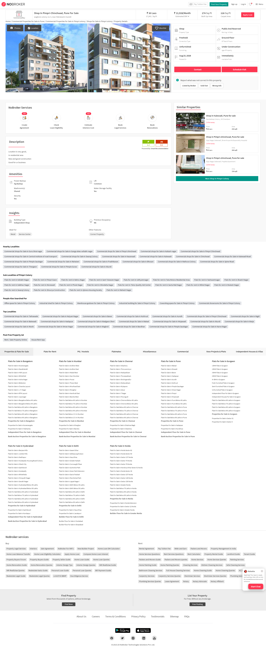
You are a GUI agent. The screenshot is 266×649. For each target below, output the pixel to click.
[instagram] (133, 638)
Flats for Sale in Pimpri (169, 393)
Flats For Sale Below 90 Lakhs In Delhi (72, 502)
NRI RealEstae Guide (107, 565)
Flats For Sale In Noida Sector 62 (121, 450)
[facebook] (111, 638)
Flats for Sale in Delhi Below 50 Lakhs (72, 488)
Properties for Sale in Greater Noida (122, 510)
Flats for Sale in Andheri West (69, 366)
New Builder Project (86, 548)
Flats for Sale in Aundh (169, 379)
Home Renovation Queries (41, 565)
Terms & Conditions (115, 616)
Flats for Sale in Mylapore (118, 386)
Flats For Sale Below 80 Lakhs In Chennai (124, 414)
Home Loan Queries (101, 559)
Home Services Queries (216, 559)
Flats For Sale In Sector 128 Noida (121, 478)
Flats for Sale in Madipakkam (120, 373)
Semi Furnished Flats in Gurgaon (223, 386)
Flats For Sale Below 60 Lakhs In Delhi (72, 492)
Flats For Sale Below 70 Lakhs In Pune (174, 411)
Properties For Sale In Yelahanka (19, 429)
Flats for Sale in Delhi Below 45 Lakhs (72, 485)
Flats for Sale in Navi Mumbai (69, 376)
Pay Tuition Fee (164, 548)
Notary (186, 581)
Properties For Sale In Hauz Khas (70, 510)
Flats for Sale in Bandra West (69, 397)
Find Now (69, 604)
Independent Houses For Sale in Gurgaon (226, 397)
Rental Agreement (146, 548)
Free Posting (197, 604)
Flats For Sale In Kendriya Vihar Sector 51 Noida (126, 468)
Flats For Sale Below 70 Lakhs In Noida (123, 488)
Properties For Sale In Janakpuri (70, 513)
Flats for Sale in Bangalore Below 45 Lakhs (22, 400)
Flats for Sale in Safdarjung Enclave (71, 454)
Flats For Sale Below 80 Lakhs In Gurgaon (226, 407)
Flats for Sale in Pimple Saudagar (172, 386)
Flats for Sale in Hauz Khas (68, 457)
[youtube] (154, 638)
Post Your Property (219, 4)
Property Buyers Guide (39, 559)
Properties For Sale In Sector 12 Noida (123, 506)
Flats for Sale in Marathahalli (18, 369)
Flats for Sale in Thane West (68, 383)
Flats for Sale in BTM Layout (17, 393)
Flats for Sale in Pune (171, 361)
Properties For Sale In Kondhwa (172, 429)
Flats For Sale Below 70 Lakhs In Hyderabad (23, 495)
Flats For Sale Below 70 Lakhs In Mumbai (73, 404)
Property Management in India (223, 548)
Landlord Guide (233, 554)
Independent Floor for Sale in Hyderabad (25, 517)
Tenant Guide (249, 554)
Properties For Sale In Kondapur (19, 513)
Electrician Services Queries (215, 576)
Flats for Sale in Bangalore (20, 361)
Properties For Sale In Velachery (121, 429)
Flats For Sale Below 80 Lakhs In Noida (123, 492)
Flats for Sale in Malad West (68, 373)
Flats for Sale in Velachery (119, 366)
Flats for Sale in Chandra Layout (19, 386)
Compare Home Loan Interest (96, 554)
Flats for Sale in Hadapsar (170, 376)
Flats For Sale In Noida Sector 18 (121, 471)
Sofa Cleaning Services (235, 565)
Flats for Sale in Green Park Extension (72, 471)
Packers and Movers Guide (150, 559)
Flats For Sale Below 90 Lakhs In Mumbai (73, 411)
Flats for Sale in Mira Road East (69, 386)
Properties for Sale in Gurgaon (224, 414)
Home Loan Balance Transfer (18, 554)
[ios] (143, 630)
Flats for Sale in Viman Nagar (171, 390)
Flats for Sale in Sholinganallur (120, 379)
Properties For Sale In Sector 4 (222, 422)
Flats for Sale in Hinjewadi (170, 397)
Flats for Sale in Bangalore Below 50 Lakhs (22, 404)
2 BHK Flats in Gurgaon (220, 369)
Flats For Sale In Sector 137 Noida (121, 457)
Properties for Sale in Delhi (70, 505)
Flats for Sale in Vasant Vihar (68, 450)
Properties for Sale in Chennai (122, 421)
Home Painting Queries (169, 565)
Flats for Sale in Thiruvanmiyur (120, 369)
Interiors (33, 548)
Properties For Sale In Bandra (69, 429)
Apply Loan (247, 15)
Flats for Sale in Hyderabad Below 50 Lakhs (23, 488)
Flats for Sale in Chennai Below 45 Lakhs (124, 400)
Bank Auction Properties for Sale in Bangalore (27, 436)
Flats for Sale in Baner (168, 373)
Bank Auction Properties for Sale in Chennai (128, 436)
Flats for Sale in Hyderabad (20, 445)
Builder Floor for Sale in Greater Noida (126, 513)
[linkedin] (143, 638)
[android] (122, 630)
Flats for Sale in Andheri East (69, 369)
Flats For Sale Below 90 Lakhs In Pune (174, 417)
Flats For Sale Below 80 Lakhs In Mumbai (73, 407)
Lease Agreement (172, 581)
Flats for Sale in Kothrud (169, 383)
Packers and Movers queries (176, 559)
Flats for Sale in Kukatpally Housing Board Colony (25, 461)
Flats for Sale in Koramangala (18, 366)
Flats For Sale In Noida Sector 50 (121, 454)
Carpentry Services (146, 576)
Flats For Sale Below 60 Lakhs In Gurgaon (226, 400)
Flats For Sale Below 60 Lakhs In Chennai (124, 407)
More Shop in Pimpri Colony (217, 178)
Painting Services (237, 559)
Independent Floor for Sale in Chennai (126, 432)
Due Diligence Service (79, 576)
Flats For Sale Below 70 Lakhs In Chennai (124, 411)
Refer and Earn (181, 548)
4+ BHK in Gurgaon (218, 379)
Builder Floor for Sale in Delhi (71, 517)
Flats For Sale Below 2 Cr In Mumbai (71, 417)
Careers (96, 616)
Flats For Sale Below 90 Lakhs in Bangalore (22, 417)
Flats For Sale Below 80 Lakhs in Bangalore (22, 414)
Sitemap (174, 616)
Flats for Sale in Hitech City (17, 464)
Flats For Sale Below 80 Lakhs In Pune (174, 414)
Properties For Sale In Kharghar (70, 425)
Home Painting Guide (147, 565)
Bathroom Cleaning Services (150, 570)
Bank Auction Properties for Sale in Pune (178, 436)
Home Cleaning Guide (203, 570)
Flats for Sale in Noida (120, 445)
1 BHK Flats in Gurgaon (220, 366)
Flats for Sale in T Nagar (118, 393)
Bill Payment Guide (103, 570)
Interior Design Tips (64, 565)
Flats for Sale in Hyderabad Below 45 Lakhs (23, 485)
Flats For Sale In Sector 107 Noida (121, 474)
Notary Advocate (200, 581)
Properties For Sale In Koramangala (20, 425)
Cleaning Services (190, 565)
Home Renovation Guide (17, 565)
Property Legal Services (16, 548)
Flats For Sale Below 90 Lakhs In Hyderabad (23, 502)
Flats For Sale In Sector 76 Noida (121, 464)
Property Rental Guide (213, 554)
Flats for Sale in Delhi (69, 445)
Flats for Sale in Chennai (121, 361)
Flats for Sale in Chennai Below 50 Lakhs (124, 404)
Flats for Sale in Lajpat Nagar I (69, 481)
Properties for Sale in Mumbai (71, 421)
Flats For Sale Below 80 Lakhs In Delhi (72, 499)
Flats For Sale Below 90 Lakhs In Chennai (124, 417)
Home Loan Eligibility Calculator (47, 554)
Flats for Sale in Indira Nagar (17, 379)
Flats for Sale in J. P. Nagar (17, 390)
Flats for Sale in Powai (66, 379)
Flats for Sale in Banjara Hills (18, 450)
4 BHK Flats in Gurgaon (220, 376)
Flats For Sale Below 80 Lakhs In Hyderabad (23, 499)
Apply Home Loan (72, 554)
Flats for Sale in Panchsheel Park (70, 478)
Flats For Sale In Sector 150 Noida (121, 481)
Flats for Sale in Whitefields (17, 474)
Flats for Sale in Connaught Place (70, 464)
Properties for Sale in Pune (172, 421)
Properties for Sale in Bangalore (21, 421)
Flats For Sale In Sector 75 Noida (121, 461)
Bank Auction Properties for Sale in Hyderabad (27, 521)
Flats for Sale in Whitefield (17, 376)
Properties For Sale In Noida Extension (123, 503)
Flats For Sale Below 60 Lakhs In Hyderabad (23, 492)
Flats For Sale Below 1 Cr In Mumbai (71, 414)
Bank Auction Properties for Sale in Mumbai (77, 436)
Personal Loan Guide (60, 570)
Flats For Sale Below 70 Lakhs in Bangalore (22, 411)
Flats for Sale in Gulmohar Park (69, 468)
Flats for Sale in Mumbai (70, 361)
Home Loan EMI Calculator (109, 548)
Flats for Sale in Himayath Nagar (19, 478)
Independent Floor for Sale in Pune (175, 432)
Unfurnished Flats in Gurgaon (222, 390)
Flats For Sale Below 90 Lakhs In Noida (123, 495)
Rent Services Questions (174, 554)
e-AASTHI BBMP (60, 576)
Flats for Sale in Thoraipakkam (120, 376)
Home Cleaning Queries (225, 570)
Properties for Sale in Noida (121, 498)
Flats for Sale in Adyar (117, 390)
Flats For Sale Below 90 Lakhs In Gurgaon (226, 411)
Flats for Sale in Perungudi (119, 397)
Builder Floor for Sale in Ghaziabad (71, 525)
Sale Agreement (47, 548)
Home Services (197, 559)
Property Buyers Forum (16, 559)
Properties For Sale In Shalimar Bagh (122, 425)
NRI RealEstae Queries (16, 570)
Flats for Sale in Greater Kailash (69, 461)
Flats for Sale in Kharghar (67, 390)
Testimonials (157, 616)
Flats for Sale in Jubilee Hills (17, 454)
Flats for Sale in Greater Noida (120, 485)
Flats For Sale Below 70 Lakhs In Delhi (72, 495)
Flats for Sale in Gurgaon (223, 361)
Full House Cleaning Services (178, 570)
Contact (197, 69)
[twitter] (122, 638)
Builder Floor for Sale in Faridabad (71, 521)
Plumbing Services (237, 576)
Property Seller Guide (61, 559)
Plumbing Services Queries (150, 581)
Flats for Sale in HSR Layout (17, 373)
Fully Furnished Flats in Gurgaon (223, 383)
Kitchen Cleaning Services (211, 565)
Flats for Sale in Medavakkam (120, 383)
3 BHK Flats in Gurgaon (220, 373)
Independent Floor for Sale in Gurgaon (225, 393)
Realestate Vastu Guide (38, 570)
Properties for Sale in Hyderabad (21, 505)
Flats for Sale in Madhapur (17, 457)
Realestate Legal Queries (39, 576)
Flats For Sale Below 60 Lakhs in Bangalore (22, 407)
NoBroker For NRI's (66, 548)
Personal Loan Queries (82, 570)
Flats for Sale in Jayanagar (17, 397)
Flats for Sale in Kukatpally (17, 471)
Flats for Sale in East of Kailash (69, 474)
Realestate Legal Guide (16, 576)
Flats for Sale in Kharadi (169, 369)
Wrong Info (217, 85)
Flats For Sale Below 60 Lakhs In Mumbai (73, 400)
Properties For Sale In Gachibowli (19, 510)
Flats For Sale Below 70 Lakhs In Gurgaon (226, 404)
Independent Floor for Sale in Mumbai (75, 432)
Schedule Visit (239, 69)
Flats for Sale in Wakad (169, 366)
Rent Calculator (194, 554)
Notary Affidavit (217, 581)
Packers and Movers (199, 548)
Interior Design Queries (85, 565)
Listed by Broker (189, 85)
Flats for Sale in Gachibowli (17, 468)
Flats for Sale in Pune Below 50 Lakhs (174, 404)
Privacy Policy (138, 616)
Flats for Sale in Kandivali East (69, 393)
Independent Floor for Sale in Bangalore (24, 432)
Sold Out (204, 85)
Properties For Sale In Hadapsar (172, 425)
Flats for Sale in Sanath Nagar (18, 481)
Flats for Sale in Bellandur (17, 383)
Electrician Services (192, 576)
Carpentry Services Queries (169, 576)
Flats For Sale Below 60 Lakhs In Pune (174, 407)
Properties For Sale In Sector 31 (222, 418)
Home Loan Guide (81, 559)
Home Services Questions (149, 554)
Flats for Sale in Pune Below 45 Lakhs (174, 400)
